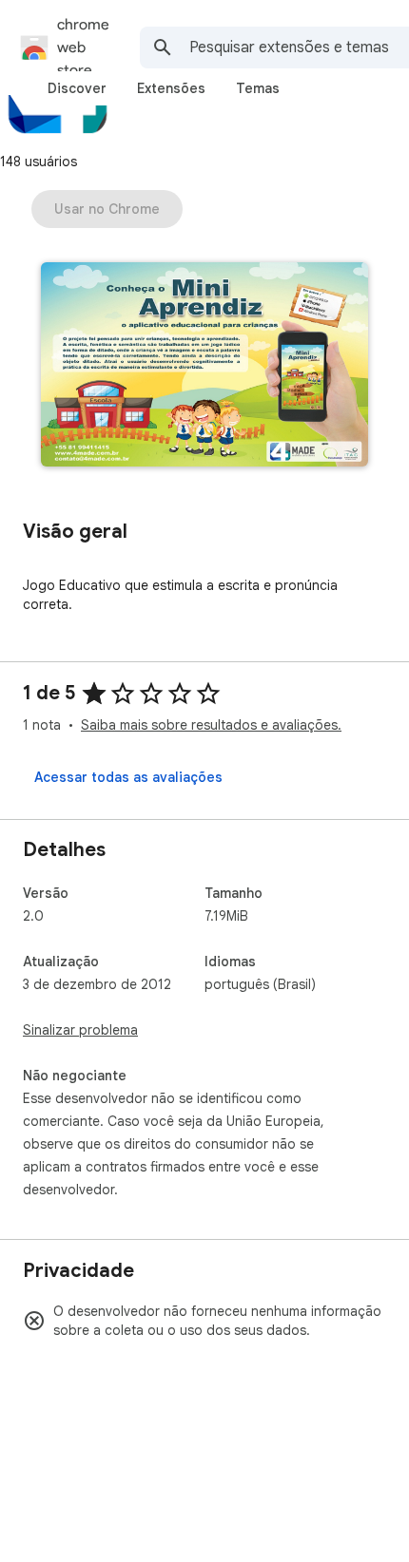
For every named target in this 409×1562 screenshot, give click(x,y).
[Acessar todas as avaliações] (128, 777)
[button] (204, 366)
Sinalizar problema (80, 1029)
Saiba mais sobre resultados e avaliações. (211, 724)
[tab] (77, 88)
